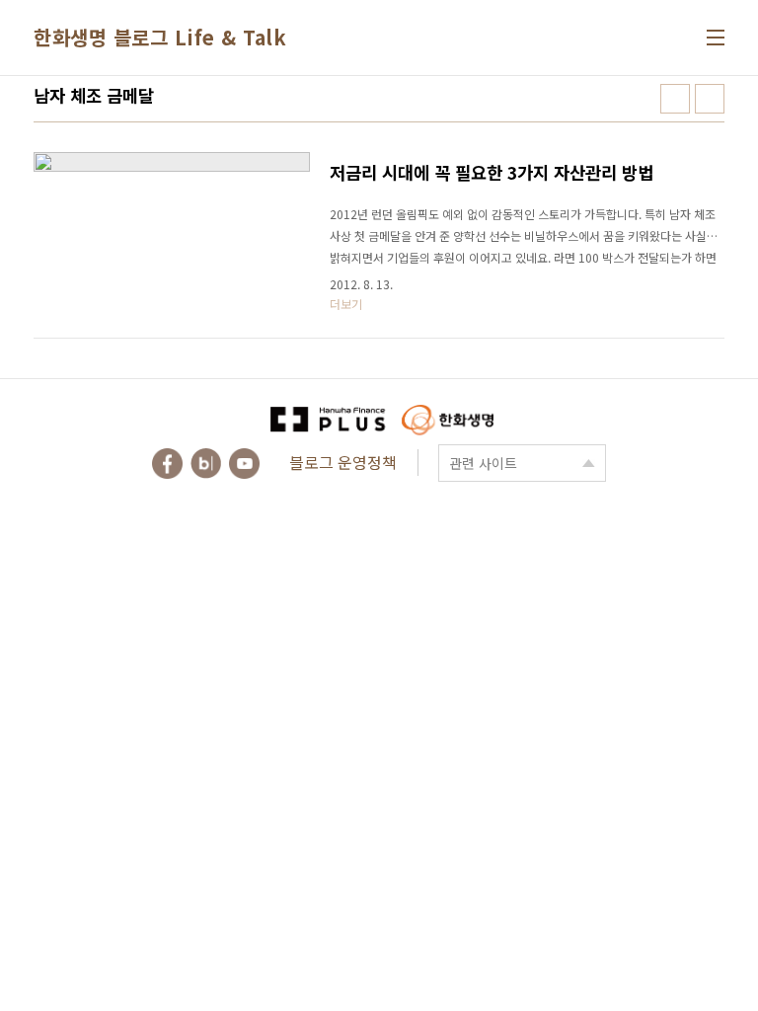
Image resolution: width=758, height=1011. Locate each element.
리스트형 (709, 99)
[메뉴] (715, 37)
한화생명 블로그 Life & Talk (160, 37)
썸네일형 (675, 99)
